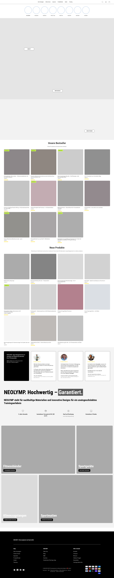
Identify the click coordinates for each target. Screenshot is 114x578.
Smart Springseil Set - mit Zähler (92, 311)
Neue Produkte (57, 247)
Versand (75, 553)
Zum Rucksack (57, 90)
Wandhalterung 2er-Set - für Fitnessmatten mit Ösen (70, 342)
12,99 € (5, 240)
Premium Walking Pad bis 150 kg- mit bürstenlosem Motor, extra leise (16, 208)
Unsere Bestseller (57, 143)
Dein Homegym (17, 551)
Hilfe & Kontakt (76, 548)
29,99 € (86, 282)
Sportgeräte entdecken (84, 470)
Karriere (45, 558)
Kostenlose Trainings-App (49, 560)
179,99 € (7, 313)
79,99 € (59, 178)
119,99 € (59, 241)
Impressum (45, 570)
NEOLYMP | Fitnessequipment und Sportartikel (23, 540)
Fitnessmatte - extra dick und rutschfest (94, 207)
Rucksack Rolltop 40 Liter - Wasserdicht (40, 280)
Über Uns (45, 551)
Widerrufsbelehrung (63, 570)
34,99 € (32, 178)
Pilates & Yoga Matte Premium (64, 311)
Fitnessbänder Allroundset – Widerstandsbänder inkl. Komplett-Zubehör (16, 177)
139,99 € (5, 178)
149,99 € (5, 282)
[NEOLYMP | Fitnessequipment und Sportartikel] (7, 2)
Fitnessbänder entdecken (9, 470)
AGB (48, 570)
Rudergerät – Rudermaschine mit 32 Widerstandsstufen (43, 311)
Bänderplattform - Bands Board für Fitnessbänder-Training (69, 208)
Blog (44, 553)
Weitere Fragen (77, 558)
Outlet (15, 560)
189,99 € (86, 177)
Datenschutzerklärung (54, 570)
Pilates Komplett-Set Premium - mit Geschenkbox (42, 207)
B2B (44, 555)
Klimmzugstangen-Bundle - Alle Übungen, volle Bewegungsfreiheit (68, 177)
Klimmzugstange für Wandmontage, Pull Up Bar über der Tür (16, 343)
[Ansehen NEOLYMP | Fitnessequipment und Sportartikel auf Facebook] (21, 570)
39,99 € (86, 312)
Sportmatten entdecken (47, 519)
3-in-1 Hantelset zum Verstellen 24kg (93, 176)
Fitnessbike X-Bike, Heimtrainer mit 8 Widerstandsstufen (12, 312)
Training (15, 562)
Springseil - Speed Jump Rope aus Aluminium (95, 280)
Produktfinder (16, 558)
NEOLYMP (45, 548)
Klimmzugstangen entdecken (10, 519)
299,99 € (32, 312)
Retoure (75, 555)
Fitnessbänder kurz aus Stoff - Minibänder (40, 238)
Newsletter (76, 560)
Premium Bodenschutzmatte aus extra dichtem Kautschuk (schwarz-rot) (42, 177)
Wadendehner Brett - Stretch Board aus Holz (41, 342)
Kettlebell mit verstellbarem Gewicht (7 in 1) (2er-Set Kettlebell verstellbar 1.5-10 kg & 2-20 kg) (69, 239)
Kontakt (75, 551)
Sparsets (15, 555)
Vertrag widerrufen (78, 562)
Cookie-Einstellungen (60, 571)
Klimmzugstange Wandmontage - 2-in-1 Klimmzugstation (67, 281)
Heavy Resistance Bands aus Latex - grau (13, 238)
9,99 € (32, 240)
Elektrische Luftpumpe (9, 280)
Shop (14, 548)
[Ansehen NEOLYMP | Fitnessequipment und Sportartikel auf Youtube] (24, 570)
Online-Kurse (16, 553)
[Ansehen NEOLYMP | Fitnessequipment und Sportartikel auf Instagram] (14, 570)
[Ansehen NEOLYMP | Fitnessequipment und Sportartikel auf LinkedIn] (17, 570)
